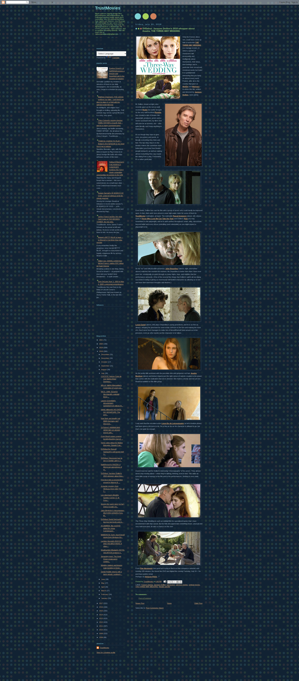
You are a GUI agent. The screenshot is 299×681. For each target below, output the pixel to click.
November (105, 358)
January (104, 598)
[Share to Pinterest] (180, 582)
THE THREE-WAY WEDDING (146, 587)
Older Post (198, 603)
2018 (101, 351)
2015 (101, 611)
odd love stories (182, 585)
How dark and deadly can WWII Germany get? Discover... (110, 421)
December (105, 354)
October (104, 362)
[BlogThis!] (171, 582)
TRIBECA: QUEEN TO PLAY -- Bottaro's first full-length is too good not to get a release (110, 143)
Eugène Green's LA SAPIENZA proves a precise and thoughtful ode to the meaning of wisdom (116, 73)
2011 (101, 626)
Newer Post (139, 603)
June (103, 579)
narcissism (171, 585)
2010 (101, 630)
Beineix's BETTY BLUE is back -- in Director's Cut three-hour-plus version (110, 239)
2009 (101, 633)
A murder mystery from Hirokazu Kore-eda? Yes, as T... (113, 488)
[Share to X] (174, 582)
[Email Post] (164, 581)
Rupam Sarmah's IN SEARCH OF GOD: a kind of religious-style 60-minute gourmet (110, 195)
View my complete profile (106, 652)
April (103, 587)
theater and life (164, 587)
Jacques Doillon (160, 585)
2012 (101, 622)
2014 (101, 615)
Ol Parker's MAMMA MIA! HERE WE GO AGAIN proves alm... (110, 430)
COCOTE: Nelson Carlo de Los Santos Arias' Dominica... (111, 378)
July (103, 373)
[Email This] (168, 582)
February (105, 594)
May (103, 583)
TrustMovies (149, 581)
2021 (101, 340)
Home (169, 603)
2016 (101, 607)
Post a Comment (145, 598)
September (105, 366)
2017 (101, 603)
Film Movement (146, 568)
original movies (194, 585)
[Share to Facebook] (177, 582)
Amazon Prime (151, 577)
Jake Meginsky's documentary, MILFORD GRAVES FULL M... (112, 513)
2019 (101, 348)
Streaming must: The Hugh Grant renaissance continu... (111, 558)
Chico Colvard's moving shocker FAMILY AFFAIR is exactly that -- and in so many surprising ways (110, 122)
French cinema (147, 585)
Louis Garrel (140, 325)
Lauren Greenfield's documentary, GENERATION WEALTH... (112, 403)
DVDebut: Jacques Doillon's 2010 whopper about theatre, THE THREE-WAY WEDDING (168, 29)
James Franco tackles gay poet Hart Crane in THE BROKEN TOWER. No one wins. (109, 219)
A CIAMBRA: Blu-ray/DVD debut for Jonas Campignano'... (110, 528)
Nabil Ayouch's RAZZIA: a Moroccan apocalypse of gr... (111, 467)
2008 (101, 637)
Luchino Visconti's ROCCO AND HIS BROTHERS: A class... (111, 543)
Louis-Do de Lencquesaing (172, 423)
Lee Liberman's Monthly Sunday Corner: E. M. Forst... (110, 497)
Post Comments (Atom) (155, 608)
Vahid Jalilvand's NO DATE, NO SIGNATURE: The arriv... (111, 412)
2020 (101, 344)
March (104, 591)
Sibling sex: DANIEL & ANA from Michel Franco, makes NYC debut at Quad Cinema (110, 263)
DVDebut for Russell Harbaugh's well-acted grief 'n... (112, 451)
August (104, 369)
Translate (115, 58)
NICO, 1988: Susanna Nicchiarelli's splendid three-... (110, 394)
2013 (101, 618)
